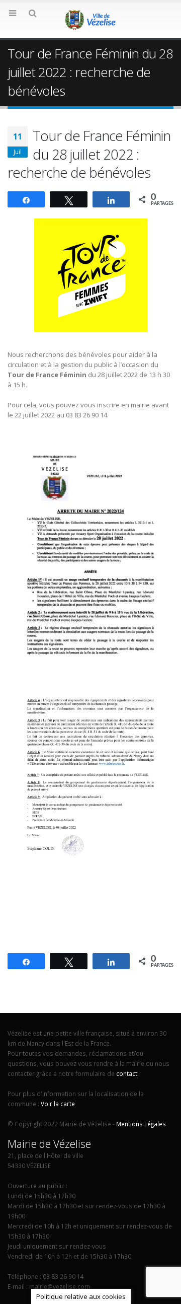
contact (126, 1073)
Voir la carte (58, 1104)
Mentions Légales (141, 1124)
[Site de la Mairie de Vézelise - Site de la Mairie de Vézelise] (90, 19)
